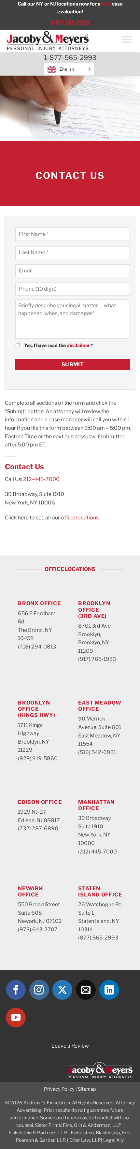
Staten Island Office (100, 891)
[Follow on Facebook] (16, 990)
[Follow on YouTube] (16, 1017)
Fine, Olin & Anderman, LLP (92, 1125)
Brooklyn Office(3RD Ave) (94, 609)
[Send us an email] (86, 990)
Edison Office (40, 802)
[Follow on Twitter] (62, 990)
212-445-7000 (41, 479)
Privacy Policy (59, 1089)
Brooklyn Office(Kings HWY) (36, 709)
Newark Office (30, 891)
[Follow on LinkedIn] (109, 990)
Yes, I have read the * (58, 345)
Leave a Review (70, 1046)
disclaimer (78, 345)
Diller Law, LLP (85, 1140)
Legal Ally (113, 1140)
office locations (80, 518)
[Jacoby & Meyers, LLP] (59, 41)
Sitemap (87, 1089)
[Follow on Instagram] (39, 990)
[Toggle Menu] (126, 41)
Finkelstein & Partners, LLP (37, 1133)
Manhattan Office (96, 805)
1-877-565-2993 (70, 22)
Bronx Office (39, 603)
